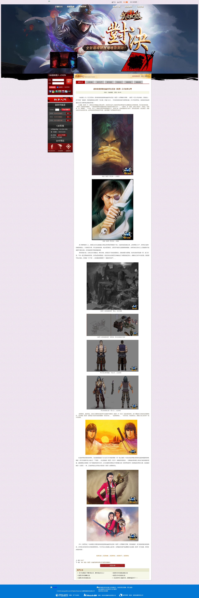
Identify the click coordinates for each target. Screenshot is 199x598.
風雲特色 (112, 555)
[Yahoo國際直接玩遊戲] (63, 91)
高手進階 (109, 82)
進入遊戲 (65, 109)
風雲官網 (99, 555)
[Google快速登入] (53, 91)
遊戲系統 (128, 82)
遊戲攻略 (138, 82)
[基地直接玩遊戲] (59, 91)
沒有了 (82, 560)
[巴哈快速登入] (56, 91)
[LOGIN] (69, 82)
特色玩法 (118, 82)
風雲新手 (119, 555)
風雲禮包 (126, 555)
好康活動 (90, 82)
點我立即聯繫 (62, 135)
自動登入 (60, 87)
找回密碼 (66, 87)
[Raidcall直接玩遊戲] (66, 91)
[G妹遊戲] (54, 587)
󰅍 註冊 (119, 2)
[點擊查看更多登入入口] (69, 91)
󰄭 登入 (114, 2)
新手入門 (99, 82)
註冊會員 (52, 87)
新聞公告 (147, 76)
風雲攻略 (106, 555)
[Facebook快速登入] (50, 91)
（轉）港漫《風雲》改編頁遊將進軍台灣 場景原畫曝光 (95, 562)
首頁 (142, 76)
